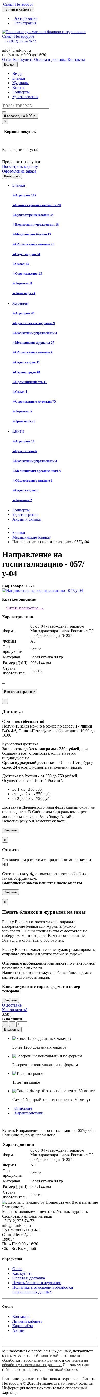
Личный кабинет (27, 1321)
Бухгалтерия (24, 451)
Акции (18, 1330)
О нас (17, 1269)
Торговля (22, 283)
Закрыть (10, 830)
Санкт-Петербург (17, 4)
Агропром (24, 195)
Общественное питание (33, 244)
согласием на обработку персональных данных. (45, 1362)
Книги (18, 87)
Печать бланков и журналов (36, 1282)
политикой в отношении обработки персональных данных (42, 1357)
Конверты (21, 92)
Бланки (18, 78)
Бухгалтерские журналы (33, 323)
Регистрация (24, 23)
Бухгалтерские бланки (33, 215)
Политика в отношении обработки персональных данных (42, 1289)
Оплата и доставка (28, 1278)
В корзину (11, 1029)
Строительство (27, 273)
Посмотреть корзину (20, 166)
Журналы (20, 83)
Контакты (20, 1316)
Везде (17, 73)
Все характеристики (19, 692)
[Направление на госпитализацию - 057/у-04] (42, 590)
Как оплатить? (14, 1010)
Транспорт (23, 293)
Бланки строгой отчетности (36, 205)
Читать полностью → (25, 608)
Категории (12, 176)
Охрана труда (26, 372)
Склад (20, 264)
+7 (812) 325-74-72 (20, 41)
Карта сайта (22, 1326)
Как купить (22, 1273)
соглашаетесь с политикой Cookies (47, 1369)
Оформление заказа (19, 171)
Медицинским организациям (36, 471)
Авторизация (24, 18)
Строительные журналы (34, 401)
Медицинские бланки (31, 234)
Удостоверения (25, 96)
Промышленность (29, 382)
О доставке (12, 1005)
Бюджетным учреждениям (35, 224)
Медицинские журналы (33, 343)
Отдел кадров (26, 254)
